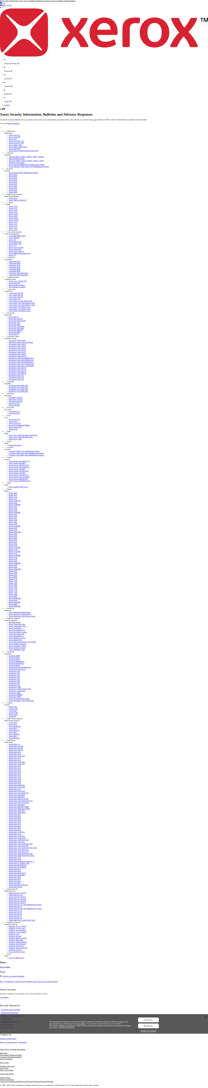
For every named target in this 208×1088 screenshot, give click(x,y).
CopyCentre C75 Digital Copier (20, 309)
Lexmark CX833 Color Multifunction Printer (24, 451)
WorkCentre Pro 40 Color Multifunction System (25, 909)
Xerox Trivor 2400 (15, 439)
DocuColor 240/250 (15, 319)
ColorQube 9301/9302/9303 (18, 275)
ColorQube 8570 (14, 261)
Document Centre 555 (16, 379)
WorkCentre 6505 (15, 822)
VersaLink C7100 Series (17, 691)
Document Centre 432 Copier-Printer (21, 364)
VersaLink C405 (14, 673)
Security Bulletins (13, 123)
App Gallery (4, 1068)
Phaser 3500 (13, 520)
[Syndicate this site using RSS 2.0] (1, 976)
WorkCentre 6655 (15, 828)
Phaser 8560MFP (15, 602)
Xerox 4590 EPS (14, 149)
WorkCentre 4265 (15, 781)
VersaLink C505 (14, 679)
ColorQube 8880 (14, 269)
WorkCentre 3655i (15, 772)
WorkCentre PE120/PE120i (18, 885)
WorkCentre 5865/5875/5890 (19, 807)
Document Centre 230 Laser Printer (21, 342)
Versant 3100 (13, 713)
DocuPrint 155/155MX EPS (18, 391)
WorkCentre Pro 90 (15, 918)
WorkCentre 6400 (15, 820)
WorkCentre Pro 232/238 (17, 899)
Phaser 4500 (13, 528)
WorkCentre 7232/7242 (17, 842)
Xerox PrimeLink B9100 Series (19, 612)
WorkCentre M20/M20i (17, 875)
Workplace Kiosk (15, 622)
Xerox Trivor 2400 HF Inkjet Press (21, 437)
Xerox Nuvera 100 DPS (17, 463)
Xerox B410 (13, 192)
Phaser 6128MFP (15, 555)
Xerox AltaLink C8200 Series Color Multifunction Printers (29, 167)
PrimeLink (8, 610)
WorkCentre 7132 (15, 834)
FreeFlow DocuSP (15, 936)
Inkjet (6, 433)
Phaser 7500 (13, 587)
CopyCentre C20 (14, 299)
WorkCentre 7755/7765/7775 (19, 852)
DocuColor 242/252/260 (17, 321)
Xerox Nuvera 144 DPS (17, 473)
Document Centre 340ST (17, 354)
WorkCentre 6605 (15, 826)
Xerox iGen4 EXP (15, 427)
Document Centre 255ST (17, 348)
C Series (7, 204)
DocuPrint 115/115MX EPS (18, 387)
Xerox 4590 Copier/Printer (18, 147)
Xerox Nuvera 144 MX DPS (18, 475)
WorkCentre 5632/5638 (17, 795)
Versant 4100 (13, 714)
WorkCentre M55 (15, 883)
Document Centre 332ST (17, 352)
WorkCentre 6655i (15, 830)
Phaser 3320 (13, 514)
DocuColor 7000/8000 (16, 326)
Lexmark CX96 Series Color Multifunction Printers (26, 455)
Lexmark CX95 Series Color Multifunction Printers (26, 453)
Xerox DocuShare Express (18, 632)
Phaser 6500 (13, 573)
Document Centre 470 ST (17, 370)
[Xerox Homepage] (104, 56)
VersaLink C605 (14, 683)
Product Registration (7, 1080)
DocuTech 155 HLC (16, 399)
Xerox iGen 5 (13, 421)
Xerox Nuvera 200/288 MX (18, 479)
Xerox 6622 (13, 728)
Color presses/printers (11, 234)
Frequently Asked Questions (10, 1010)
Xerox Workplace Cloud (17, 648)
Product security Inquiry (8, 1039)
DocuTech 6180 (14, 405)
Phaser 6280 (13, 567)
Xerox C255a (13, 214)
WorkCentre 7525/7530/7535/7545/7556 (23, 848)
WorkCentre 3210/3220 (17, 756)
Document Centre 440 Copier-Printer (21, 366)
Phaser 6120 (13, 550)
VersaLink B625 (14, 665)
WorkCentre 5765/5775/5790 (19, 803)
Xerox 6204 (13, 723)
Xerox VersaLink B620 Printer (19, 699)
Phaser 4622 (13, 534)
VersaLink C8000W (15, 695)
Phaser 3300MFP (15, 512)
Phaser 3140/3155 (15, 501)
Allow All (148, 1020)
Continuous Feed (10, 279)
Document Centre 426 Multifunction (21, 360)
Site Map (50, 1081)
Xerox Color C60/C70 (16, 251)
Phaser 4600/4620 (15, 532)
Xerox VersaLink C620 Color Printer (21, 701)
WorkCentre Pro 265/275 (17, 903)
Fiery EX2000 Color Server (18, 487)
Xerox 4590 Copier (15, 145)
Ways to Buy (4, 1063)
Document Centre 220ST (17, 340)
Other (6, 485)
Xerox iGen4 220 (15, 423)
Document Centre (10, 338)
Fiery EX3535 (14, 334)
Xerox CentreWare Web (17, 624)
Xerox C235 (13, 208)
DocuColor (8, 315)
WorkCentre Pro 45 (15, 910)
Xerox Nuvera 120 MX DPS (18, 471)
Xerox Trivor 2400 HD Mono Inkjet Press (23, 435)
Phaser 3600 (13, 522)
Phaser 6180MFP (15, 563)
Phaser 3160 (13, 503)
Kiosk (6, 443)
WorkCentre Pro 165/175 (17, 897)
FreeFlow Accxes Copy (17, 928)
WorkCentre (8, 742)
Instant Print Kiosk (15, 445)
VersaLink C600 (14, 681)
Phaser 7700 (13, 589)
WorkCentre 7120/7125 (17, 832)
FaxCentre (7, 409)
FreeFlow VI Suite (15, 950)
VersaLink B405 (14, 658)
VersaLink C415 (14, 675)
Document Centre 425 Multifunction (21, 358)
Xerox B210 (13, 177)
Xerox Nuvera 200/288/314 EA (19, 481)
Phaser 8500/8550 (15, 598)
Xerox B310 (13, 188)
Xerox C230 (13, 206)
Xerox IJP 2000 (14, 738)
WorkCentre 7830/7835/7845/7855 (21, 854)
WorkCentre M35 (15, 879)
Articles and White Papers (10, 1013)
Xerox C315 (13, 224)
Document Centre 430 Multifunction (21, 362)
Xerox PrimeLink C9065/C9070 (20, 614)
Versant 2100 (13, 709)
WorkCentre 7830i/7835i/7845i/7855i (21, 856)
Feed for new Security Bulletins (13, 976)
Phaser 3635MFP (15, 526)
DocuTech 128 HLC (16, 397)
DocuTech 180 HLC (16, 401)
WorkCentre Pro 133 (16, 895)
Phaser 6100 (13, 546)
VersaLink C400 (14, 671)
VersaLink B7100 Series (17, 669)
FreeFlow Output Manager (18, 942)
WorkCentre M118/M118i (17, 865)
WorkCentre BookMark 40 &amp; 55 (21, 861)
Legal (26, 1081)
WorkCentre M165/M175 (17, 873)
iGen (6, 417)
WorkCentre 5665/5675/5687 (19, 799)
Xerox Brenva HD (15, 244)
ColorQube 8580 (14, 263)
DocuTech (7, 395)
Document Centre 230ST (17, 344)
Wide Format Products (12, 721)
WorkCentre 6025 (15, 816)
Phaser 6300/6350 (15, 569)
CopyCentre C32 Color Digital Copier (22, 303)
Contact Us (4, 1081)
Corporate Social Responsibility (11, 1057)
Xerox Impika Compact (17, 285)
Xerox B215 (13, 178)
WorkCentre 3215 (15, 758)
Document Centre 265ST (17, 350)
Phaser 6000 (13, 538)
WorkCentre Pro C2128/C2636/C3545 (22, 920)
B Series (7, 171)
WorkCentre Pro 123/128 (17, 893)
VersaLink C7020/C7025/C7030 (20, 689)
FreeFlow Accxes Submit (17, 932)
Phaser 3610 (13, 524)
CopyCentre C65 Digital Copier (20, 307)
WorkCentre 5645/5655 (17, 797)
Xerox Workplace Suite (17, 650)
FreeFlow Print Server (16, 946)
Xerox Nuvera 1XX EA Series (19, 477)
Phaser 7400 (13, 585)
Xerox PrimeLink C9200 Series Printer (22, 616)
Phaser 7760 (13, 593)
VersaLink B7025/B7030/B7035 (20, 667)
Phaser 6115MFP (14, 548)
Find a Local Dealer (7, 1070)
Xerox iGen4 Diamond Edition (19, 425)
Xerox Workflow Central (17, 646)
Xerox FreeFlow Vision (17, 952)
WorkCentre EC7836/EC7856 (19, 863)
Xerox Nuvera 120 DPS (17, 469)
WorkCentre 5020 (15, 783)
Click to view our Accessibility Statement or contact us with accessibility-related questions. (45, 1)
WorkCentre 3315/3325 (17, 762)
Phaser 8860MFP (15, 606)
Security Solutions (6, 1059)
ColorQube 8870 (14, 267)
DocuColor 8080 (14, 332)
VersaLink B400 (14, 656)
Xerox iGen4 (13, 429)
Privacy (21, 1081)
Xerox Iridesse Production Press (20, 253)
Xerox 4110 (13, 139)
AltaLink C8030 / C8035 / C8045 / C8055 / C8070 (26, 161)
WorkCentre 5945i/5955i (17, 813)
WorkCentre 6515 (15, 824)
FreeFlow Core (14, 934)
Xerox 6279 (13, 724)
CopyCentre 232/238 (16, 293)
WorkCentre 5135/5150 (17, 787)
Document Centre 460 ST (17, 368)
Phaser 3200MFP (15, 505)
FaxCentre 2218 (14, 413)
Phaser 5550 (13, 536)
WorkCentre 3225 (15, 760)
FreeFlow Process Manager (18, 948)
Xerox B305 (13, 186)
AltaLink (7, 155)
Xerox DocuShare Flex (17, 634)
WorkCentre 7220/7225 (17, 836)
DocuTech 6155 (14, 403)
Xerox (6, 956)
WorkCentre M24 (15, 877)
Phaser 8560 (13, 600)
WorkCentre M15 (15, 869)
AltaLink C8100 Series (16, 163)
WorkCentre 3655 (15, 770)
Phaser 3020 (13, 493)
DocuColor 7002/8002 (16, 328)
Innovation (3, 1053)
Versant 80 (12, 716)
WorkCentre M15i (15, 871)
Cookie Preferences (34, 1081)
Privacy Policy (81, 1024)
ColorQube (8, 259)
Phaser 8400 (13, 596)
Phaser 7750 (13, 591)
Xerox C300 (13, 216)
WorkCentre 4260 (15, 779)
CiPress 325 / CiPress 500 (17, 281)
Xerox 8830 (13, 736)
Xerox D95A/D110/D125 (17, 200)
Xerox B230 (13, 182)
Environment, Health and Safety (11, 1055)
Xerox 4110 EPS (14, 137)
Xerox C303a (13, 218)
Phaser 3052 (13, 495)
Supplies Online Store (7, 1066)
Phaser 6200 (13, 565)
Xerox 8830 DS (14, 734)
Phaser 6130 (13, 557)
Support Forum (5, 1078)
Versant (6, 705)
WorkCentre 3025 (15, 752)
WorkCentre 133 (14, 744)
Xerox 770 (12, 240)
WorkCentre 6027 (15, 818)
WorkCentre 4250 (15, 777)
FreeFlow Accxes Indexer (17, 930)
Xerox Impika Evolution (17, 287)
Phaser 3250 (13, 509)
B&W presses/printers (11, 196)
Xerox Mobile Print (15, 640)
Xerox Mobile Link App (17, 638)
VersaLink (7, 654)
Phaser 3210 (13, 507)
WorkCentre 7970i (15, 859)
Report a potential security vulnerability (13, 1042)
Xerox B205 (13, 175)
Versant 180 (13, 707)
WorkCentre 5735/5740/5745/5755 (21, 801)
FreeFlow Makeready (16, 940)
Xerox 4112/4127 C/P (16, 141)
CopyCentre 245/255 (16, 295)
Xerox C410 (13, 230)
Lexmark (7, 449)
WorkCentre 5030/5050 (17, 785)
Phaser (6, 491)
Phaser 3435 (13, 518)
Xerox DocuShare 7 (15, 628)
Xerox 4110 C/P (14, 135)
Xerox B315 (13, 190)
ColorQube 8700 (14, 265)
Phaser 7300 (13, 583)
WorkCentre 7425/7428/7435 (19, 846)
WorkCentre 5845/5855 (17, 805)
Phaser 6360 (13, 571)
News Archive (5, 967)
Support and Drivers (7, 1074)
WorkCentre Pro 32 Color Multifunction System (25, 905)
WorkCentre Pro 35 (15, 907)
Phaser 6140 (13, 559)
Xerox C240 (13, 210)
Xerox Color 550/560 (16, 247)
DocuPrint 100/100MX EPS (18, 386)
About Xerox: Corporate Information (12, 1049)
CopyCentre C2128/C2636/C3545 (20, 301)
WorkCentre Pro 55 (15, 912)
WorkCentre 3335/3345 (17, 764)
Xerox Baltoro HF (15, 242)
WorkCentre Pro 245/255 (17, 901)
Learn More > (5, 997)
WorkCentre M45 (15, 881)
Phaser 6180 (13, 561)
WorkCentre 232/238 (16, 746)
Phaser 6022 (13, 544)
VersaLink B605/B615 (16, 663)
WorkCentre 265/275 (16, 750)
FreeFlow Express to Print (18, 938)
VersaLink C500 (14, 677)
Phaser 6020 (13, 542)
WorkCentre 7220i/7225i (17, 838)
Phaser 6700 (13, 579)
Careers (10, 1081)
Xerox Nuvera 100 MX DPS (18, 465)
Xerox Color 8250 (15, 249)
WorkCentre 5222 (15, 789)
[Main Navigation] (104, 109)
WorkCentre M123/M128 (17, 867)
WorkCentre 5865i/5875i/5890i (19, 809)
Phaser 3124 (13, 497)
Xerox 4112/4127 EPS (16, 143)
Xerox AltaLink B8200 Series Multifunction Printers (27, 165)
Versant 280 (13, 711)
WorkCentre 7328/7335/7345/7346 (21, 844)
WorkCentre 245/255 (16, 748)
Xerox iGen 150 (14, 419)
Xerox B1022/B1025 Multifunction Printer (23, 173)
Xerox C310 (13, 222)
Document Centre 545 (16, 377)
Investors (16, 1081)
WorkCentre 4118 (15, 774)
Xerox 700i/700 (14, 238)
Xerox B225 (13, 180)
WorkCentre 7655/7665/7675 (19, 850)
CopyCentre (8, 291)
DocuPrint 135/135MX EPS (18, 389)
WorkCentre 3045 (15, 754)
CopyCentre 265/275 (16, 297)
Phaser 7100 (13, 581)
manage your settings (66, 1025)
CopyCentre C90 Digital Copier (20, 311)
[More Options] (104, 7)
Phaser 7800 (13, 594)
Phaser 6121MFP (15, 552)
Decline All (148, 1026)
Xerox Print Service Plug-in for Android (22, 642)
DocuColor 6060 (14, 325)
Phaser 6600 (13, 577)
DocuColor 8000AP (16, 330)
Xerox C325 (13, 228)
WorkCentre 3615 (15, 768)
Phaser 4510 (13, 530)
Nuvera (6, 459)
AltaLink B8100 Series (16, 159)
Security (44, 1081)
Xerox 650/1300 (14, 283)
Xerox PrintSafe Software (17, 644)
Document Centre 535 (16, 376)
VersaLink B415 (14, 660)
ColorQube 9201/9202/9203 (18, 273)
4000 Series (8, 133)
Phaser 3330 (13, 516)
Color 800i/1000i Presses (17, 236)
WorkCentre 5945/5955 (17, 811)
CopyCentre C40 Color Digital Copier (22, 305)
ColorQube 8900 (14, 271)
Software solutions (10, 620)
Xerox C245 (13, 212)
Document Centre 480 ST (17, 372)
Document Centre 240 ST (17, 346)
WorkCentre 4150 (15, 775)
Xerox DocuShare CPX (17, 630)
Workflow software (11, 924)
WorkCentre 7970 (15, 858)
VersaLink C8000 (15, 693)
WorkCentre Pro (9, 891)
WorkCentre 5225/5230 (17, 791)
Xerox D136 (13, 198)
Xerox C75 (12, 246)
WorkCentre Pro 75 (15, 916)
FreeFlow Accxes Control (17, 926)
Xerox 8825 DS (14, 730)
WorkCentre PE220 (15, 887)
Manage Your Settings (148, 1031)
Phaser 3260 (13, 511)
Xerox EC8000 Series (16, 958)
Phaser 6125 (13, 553)
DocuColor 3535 (14, 323)
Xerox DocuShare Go (16, 636)
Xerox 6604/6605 (15, 726)
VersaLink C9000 (15, 697)
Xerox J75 (12, 255)
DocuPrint (7, 384)
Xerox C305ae (14, 220)
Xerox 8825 (13, 732)
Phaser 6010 (13, 540)
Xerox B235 (13, 184)
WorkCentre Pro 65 (15, 914)
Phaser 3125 (13, 499)
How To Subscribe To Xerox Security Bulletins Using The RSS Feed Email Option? (29, 982)
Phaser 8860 (13, 604)
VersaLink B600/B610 (16, 662)
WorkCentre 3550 (15, 766)
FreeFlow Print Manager (17, 944)
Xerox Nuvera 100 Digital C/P (19, 461)
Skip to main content (7, 1)
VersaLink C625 (14, 685)
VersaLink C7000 (15, 687)
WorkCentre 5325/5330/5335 (19, 793)
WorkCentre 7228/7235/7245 (19, 840)
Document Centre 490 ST (17, 374)
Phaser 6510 (13, 575)
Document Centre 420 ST (17, 356)
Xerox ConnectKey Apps (17, 626)
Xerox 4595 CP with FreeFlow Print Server (23, 151)
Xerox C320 (13, 226)
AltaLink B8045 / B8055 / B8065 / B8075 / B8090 (26, 157)
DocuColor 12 (14, 317)
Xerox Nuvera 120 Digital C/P (19, 467)
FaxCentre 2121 (14, 411)
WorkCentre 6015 (15, 815)
